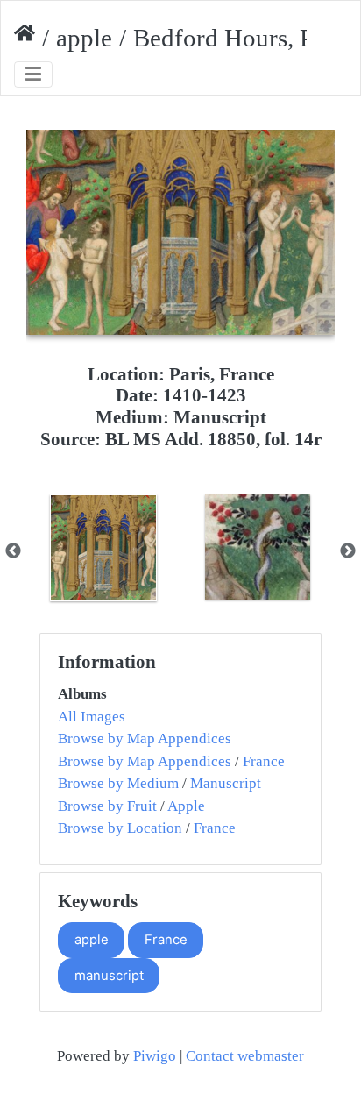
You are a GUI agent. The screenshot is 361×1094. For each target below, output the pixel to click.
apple (84, 38)
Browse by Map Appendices (144, 738)
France (264, 761)
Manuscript (225, 783)
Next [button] (348, 551)
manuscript (109, 976)
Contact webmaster (245, 1056)
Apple (186, 806)
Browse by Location (120, 828)
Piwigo (154, 1056)
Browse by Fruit (107, 806)
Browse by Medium (118, 783)
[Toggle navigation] (33, 75)
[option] (103, 547)
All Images (91, 716)
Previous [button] (13, 551)
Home (24, 38)
